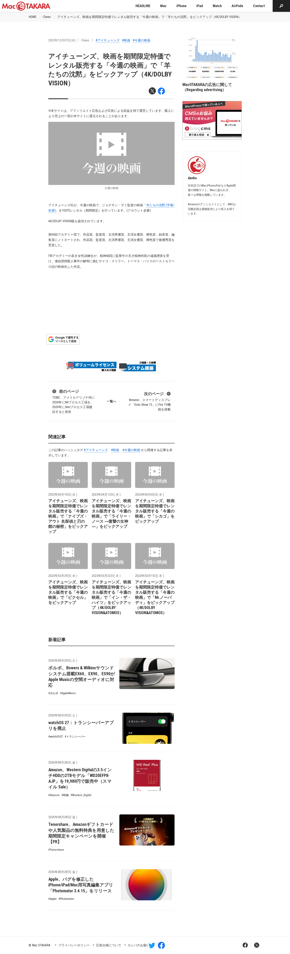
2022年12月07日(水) (62, 40)
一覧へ (111, 401)
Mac (163, 6)
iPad (199, 6)
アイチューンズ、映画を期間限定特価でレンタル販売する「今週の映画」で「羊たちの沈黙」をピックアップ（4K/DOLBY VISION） (149, 17)
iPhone (181, 6)
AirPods (237, 6)
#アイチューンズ (108, 40)
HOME (32, 17)
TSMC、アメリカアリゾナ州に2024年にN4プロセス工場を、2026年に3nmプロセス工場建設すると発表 (73, 401)
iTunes (47, 17)
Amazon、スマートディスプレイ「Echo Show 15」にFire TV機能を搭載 (149, 401)
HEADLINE (143, 6)
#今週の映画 (141, 40)
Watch (217, 6)
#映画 (126, 40)
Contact (259, 6)
